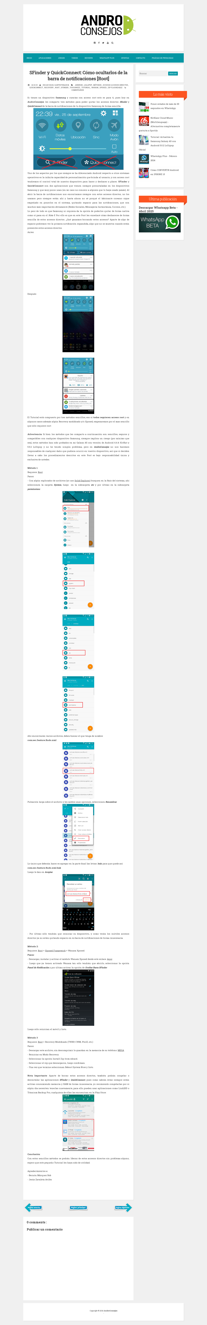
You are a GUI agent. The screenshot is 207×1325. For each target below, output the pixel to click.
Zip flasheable (115, 87)
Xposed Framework (55, 950)
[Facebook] (99, 42)
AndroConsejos (110, 1311)
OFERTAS (125, 58)
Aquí (109, 959)
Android (79, 85)
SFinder (65, 87)
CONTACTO (140, 58)
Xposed (103, 87)
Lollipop (88, 85)
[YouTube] (108, 42)
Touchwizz (75, 87)
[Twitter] (103, 42)
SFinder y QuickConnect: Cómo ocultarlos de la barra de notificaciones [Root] (78, 75)
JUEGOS (61, 58)
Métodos (97, 85)
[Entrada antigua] (123, 1212)
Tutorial (86, 87)
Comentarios (77, 90)
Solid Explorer (82, 480)
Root (57, 87)
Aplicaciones (45, 58)
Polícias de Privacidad (162, 58)
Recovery (49, 87)
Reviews (89, 58)
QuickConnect (36, 87)
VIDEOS (75, 58)
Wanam (95, 87)
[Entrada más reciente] (33, 1212)
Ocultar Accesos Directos (115, 85)
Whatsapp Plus (107, 58)
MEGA (121, 1050)
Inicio (29, 58)
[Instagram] (95, 42)
